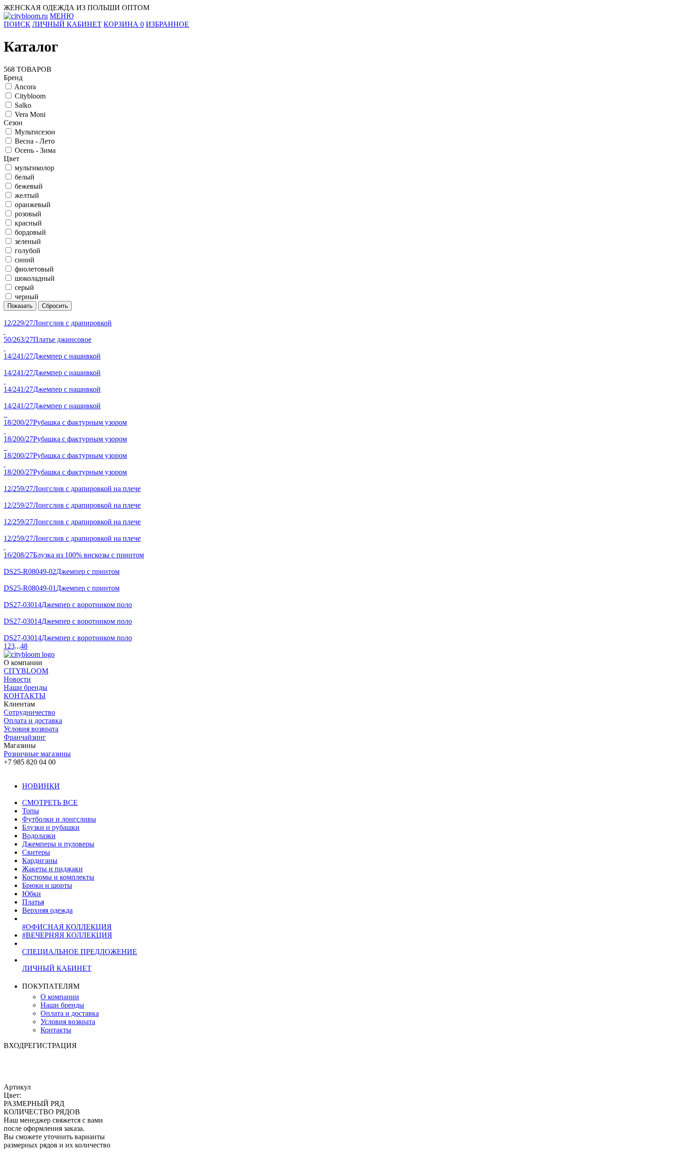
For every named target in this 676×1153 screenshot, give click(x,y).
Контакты (55, 1030)
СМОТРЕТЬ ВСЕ (50, 802)
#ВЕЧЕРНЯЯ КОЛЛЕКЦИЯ (67, 935)
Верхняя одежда (47, 910)
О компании (59, 997)
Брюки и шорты (47, 885)
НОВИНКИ (41, 786)
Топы (30, 811)
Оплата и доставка (33, 720)
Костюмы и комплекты (58, 877)
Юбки (31, 894)
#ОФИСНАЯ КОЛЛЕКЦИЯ (67, 927)
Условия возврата (31, 729)
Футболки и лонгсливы (59, 819)
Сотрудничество (29, 712)
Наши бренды (25, 687)
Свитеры (36, 852)
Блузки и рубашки (51, 827)
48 (24, 646)
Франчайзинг (25, 737)
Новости (17, 679)
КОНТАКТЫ (25, 696)
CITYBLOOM (26, 671)
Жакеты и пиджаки (52, 869)
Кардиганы (39, 860)
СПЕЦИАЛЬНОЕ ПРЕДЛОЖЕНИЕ (79, 952)
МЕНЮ (62, 16)
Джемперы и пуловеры (58, 844)
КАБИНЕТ (67, 24)
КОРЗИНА (123, 24)
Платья (33, 902)
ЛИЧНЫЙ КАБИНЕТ (57, 968)
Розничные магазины (37, 754)
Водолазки (39, 836)
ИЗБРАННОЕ (167, 24)
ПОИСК (17, 24)
